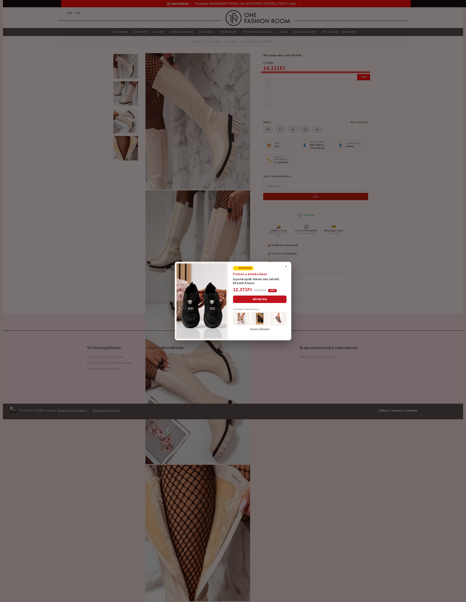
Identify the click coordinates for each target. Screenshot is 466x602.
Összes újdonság (259, 329)
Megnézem (260, 299)
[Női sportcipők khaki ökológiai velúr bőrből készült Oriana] (241, 318)
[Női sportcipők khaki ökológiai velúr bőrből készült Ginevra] (278, 318)
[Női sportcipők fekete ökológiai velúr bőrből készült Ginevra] (259, 318)
